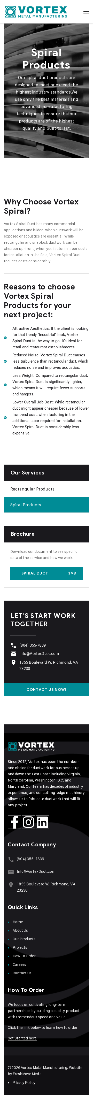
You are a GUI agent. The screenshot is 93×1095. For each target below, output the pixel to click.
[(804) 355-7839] (13, 645)
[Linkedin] (42, 822)
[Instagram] (28, 822)
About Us (20, 930)
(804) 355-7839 (32, 645)
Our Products (24, 938)
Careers (19, 964)
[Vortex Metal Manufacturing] (36, 11)
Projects (20, 947)
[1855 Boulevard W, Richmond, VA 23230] (13, 662)
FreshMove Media (27, 1073)
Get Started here (22, 1038)
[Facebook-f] (14, 822)
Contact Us (22, 972)
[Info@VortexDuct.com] (13, 653)
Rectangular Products (32, 489)
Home (18, 921)
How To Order (24, 955)
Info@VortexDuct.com (39, 653)
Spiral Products (25, 504)
